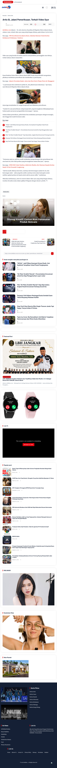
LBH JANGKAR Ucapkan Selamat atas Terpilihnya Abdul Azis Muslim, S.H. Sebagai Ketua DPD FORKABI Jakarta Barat (27, 379)
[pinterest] (23, 232)
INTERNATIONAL (5, 729)
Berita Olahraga (34, 704)
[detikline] (6, 8)
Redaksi (46, 752)
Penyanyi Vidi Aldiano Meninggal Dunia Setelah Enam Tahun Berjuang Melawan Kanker (28, 138)
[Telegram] (15, 232)
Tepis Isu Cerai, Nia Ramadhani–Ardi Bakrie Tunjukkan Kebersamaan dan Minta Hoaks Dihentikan (35, 318)
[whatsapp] (19, 232)
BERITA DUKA (15, 536)
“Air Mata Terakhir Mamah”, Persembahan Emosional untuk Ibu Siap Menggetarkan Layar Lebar (29, 130)
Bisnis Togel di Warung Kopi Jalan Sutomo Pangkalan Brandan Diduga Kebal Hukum (31, 469)
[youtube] (33, 757)
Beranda (5, 15)
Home (8, 752)
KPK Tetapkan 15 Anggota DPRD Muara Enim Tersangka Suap (28, 488)
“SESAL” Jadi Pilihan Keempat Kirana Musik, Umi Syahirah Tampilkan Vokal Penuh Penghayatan (27, 125)
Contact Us (20, 752)
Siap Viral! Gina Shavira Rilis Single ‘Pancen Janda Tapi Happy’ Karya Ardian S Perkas (27, 141)
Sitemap (34, 752)
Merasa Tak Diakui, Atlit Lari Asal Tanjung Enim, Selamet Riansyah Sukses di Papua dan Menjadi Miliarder (32, 517)
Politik (3, 737)
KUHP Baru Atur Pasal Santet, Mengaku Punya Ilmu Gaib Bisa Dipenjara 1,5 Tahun (33, 478)
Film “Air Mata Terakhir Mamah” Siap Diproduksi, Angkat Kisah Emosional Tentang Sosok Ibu (30, 135)
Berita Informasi (34, 699)
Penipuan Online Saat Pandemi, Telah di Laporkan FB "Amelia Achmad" (30, 526)
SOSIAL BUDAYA (7, 376)
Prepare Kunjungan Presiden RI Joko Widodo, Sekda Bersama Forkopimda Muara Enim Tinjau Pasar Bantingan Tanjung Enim (33, 546)
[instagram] (28, 757)
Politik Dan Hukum (6, 739)
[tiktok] (30, 757)
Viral (2, 742)
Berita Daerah (33, 697)
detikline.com (7, 30)
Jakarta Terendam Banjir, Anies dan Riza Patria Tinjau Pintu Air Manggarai (31, 81)
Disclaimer (40, 752)
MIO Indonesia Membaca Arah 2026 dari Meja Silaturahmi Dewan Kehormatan (32, 507)
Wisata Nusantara (5, 744)
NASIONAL (4, 734)
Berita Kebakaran (34, 702)
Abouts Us (14, 752)
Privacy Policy (28, 752)
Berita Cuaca (33, 694)
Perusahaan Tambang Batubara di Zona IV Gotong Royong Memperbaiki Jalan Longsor (32, 556)
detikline (25, 762)
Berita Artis (10, 15)
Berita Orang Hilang (35, 707)
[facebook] (8, 232)
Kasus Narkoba (5, 731)
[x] (12, 232)
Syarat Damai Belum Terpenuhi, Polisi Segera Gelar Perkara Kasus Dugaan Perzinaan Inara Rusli (31, 498)
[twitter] (26, 757)
